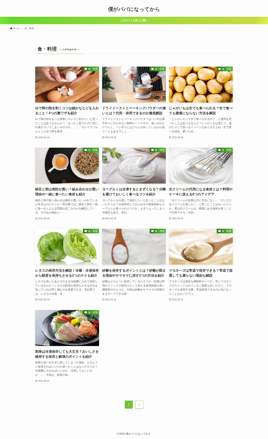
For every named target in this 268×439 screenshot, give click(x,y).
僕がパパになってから (134, 9)
